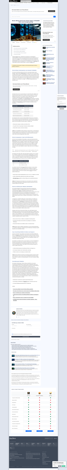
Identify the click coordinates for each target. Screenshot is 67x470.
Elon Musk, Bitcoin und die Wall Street (14, 456)
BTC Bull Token (15, 178)
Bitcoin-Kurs (14, 140)
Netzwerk (25, 281)
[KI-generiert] (28, 392)
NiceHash (50, 395)
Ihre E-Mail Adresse (28, 324)
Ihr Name (13, 324)
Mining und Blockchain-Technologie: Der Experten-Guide (33, 453)
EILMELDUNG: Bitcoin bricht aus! (14, 453)
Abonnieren (55, 438)
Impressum (44, 453)
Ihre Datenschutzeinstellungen (47, 461)
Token (23, 167)
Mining (17, 56)
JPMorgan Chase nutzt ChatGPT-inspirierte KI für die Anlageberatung (50, 75)
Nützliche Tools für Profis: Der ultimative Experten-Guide (33, 454)
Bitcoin (31, 62)
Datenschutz (44, 454)
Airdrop (31, 170)
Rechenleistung (27, 98)
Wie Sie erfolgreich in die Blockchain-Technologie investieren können (16, 455)
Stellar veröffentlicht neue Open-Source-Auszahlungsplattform (50, 67)
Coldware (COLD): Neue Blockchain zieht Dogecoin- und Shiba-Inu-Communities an (23, 348)
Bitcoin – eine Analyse (49, 50)
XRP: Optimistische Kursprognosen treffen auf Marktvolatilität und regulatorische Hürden (24, 349)
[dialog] (59, 464)
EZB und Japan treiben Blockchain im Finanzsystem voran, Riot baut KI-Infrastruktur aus (27, 355)
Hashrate (20, 98)
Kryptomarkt (35, 61)
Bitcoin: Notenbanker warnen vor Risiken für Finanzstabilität (23, 297)
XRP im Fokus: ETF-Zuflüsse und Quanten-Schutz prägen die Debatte (24, 359)
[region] (33, 412)
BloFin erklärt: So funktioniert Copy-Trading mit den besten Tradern (17, 458)
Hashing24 (28, 395)
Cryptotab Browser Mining (39, 395)
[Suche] (30, 1)
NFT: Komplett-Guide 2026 (29, 457)
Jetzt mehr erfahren (16, 89)
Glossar (44, 458)
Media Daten (44, 462)
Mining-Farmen (23, 73)
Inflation (20, 190)
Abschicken (62, 106)
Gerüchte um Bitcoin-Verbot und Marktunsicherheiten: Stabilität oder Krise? (22, 345)
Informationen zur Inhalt (46, 457)
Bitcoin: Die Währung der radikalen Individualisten (21, 292)
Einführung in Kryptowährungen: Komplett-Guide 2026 (33, 458)
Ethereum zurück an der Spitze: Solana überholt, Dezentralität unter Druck (22, 347)
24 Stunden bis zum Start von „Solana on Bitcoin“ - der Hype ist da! (50, 79)
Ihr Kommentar (13, 328)
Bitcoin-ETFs (32, 154)
